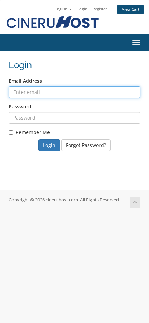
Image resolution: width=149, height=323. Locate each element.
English (62, 8)
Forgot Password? (86, 145)
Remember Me (33, 132)
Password (20, 106)
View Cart (130, 9)
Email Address (25, 81)
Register (100, 8)
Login (82, 8)
